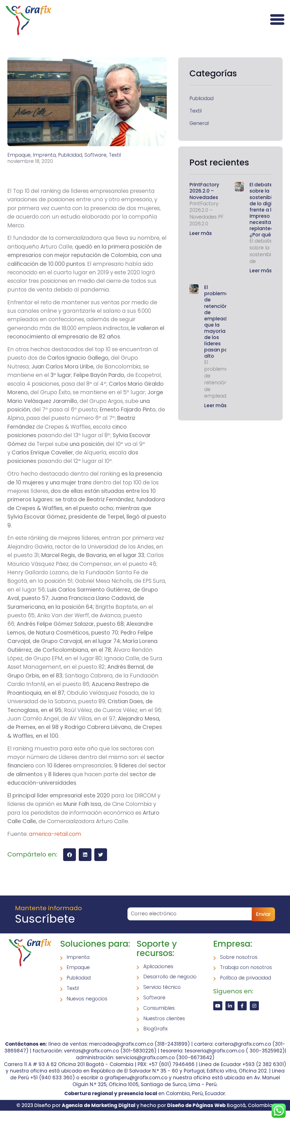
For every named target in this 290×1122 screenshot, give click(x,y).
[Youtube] (217, 1005)
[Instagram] (254, 1005)
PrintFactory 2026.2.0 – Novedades (204, 190)
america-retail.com (55, 834)
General (199, 123)
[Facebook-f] (242, 1005)
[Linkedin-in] (229, 1005)
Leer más (200, 233)
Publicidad (201, 98)
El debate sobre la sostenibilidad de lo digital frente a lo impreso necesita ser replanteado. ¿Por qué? (267, 209)
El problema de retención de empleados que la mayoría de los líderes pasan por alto (218, 321)
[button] (69, 854)
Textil (195, 111)
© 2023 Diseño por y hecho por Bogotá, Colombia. (145, 1105)
